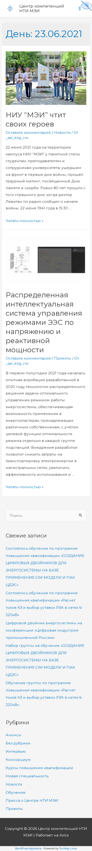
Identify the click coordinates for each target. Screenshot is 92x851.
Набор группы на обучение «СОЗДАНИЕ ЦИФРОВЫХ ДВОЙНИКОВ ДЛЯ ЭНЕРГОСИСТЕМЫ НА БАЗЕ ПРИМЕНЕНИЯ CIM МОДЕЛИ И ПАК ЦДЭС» (45, 660)
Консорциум (18, 759)
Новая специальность (27, 776)
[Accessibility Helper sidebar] (86, 5)
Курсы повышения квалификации (39, 768)
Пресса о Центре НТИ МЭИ (32, 800)
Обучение (15, 792)
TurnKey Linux (68, 848)
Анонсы (13, 735)
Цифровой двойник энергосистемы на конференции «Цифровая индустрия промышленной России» (44, 630)
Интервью (16, 751)
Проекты (62, 358)
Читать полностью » (24, 220)
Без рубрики (18, 743)
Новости (62, 132)
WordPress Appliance (28, 848)
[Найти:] (46, 515)
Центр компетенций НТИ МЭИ (41, 8)
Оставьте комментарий (28, 132)
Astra (64, 835)
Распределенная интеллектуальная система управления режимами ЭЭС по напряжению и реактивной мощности (44, 322)
